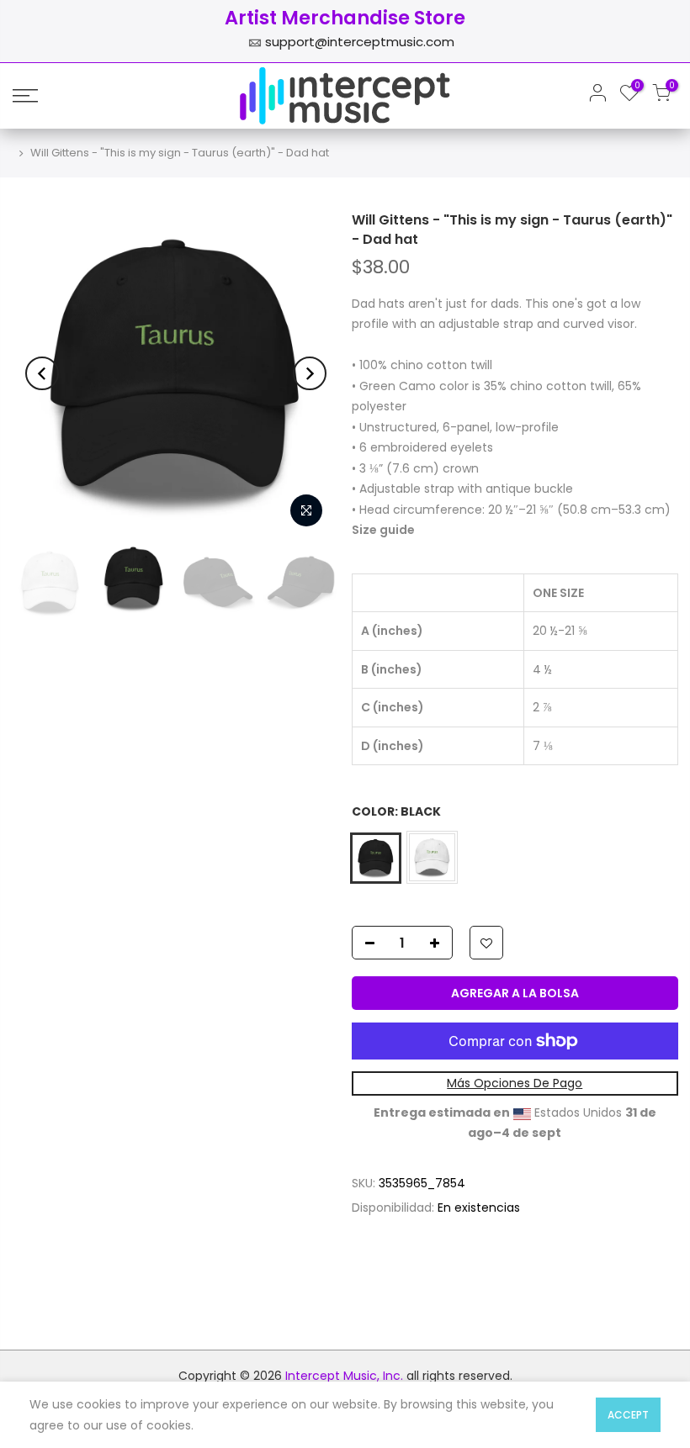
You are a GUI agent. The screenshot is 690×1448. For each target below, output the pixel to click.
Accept (628, 1415)
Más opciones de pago (514, 1083)
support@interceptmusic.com (359, 41)
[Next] (309, 373)
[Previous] (42, 373)
